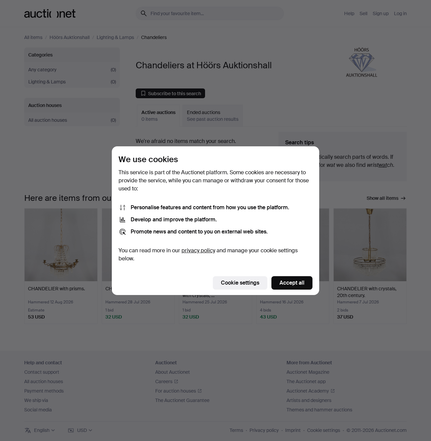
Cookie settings (240, 282)
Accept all (291, 282)
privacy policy (198, 250)
